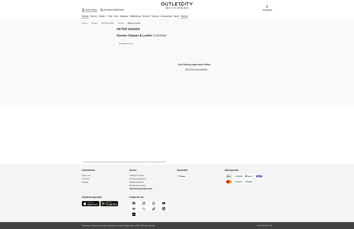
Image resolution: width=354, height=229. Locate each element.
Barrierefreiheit (109, 225)
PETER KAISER (107, 23)
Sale (116, 16)
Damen (85, 23)
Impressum (86, 225)
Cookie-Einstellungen (125, 225)
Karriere (85, 178)
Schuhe (146, 16)
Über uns (86, 175)
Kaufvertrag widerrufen (140, 188)
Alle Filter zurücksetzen (196, 69)
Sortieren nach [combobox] (126, 44)
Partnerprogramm (137, 178)
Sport (176, 16)
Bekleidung (135, 16)
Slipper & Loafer (133, 23)
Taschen (155, 16)
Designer (124, 16)
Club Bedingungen (147, 225)
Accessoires (166, 16)
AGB (137, 225)
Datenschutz (97, 225)
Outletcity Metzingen (177, 5)
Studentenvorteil (137, 185)
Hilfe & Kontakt (136, 175)
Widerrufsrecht (136, 182)
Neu (110, 16)
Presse (85, 182)
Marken (184, 16)
